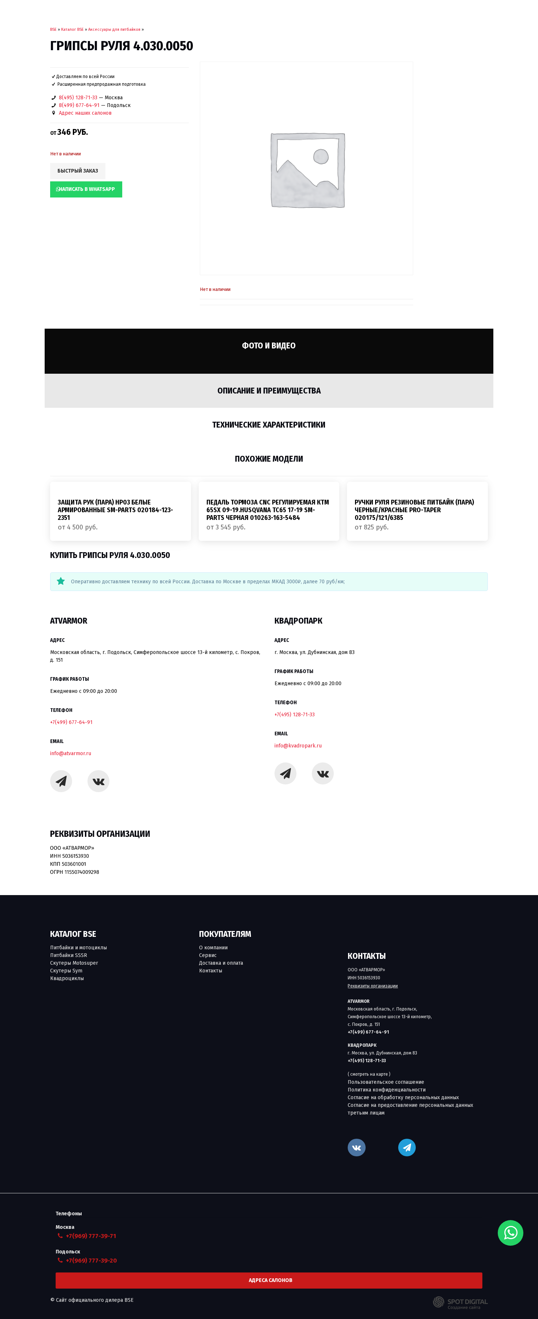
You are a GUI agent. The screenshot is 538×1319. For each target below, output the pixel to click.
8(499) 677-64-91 (79, 105)
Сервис (208, 955)
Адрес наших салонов (85, 113)
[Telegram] (61, 781)
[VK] (356, 1147)
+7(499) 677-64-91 (71, 722)
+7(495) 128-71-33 (294, 715)
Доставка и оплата (221, 963)
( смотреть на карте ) (369, 1074)
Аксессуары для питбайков (114, 29)
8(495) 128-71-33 (78, 98)
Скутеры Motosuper (74, 963)
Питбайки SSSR (68, 955)
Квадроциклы (67, 978)
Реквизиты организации (373, 986)
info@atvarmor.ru (70, 753)
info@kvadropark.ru (298, 746)
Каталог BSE (72, 29)
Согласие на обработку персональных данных (403, 1097)
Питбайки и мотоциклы (78, 948)
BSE (53, 29)
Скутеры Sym (66, 971)
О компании (213, 948)
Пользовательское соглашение (386, 1082)
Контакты (210, 971)
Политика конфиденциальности (387, 1090)
